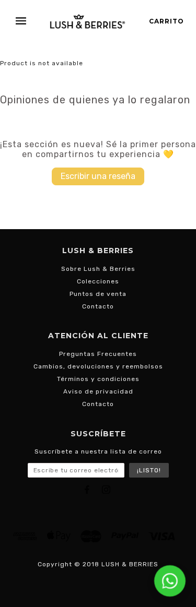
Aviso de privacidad (98, 391)
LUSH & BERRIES (129, 564)
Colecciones (98, 281)
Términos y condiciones (98, 379)
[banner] (87, 21)
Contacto (98, 306)
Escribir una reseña (98, 176)
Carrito (166, 21)
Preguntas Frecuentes (98, 354)
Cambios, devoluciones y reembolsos (98, 366)
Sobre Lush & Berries (98, 268)
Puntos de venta (98, 293)
